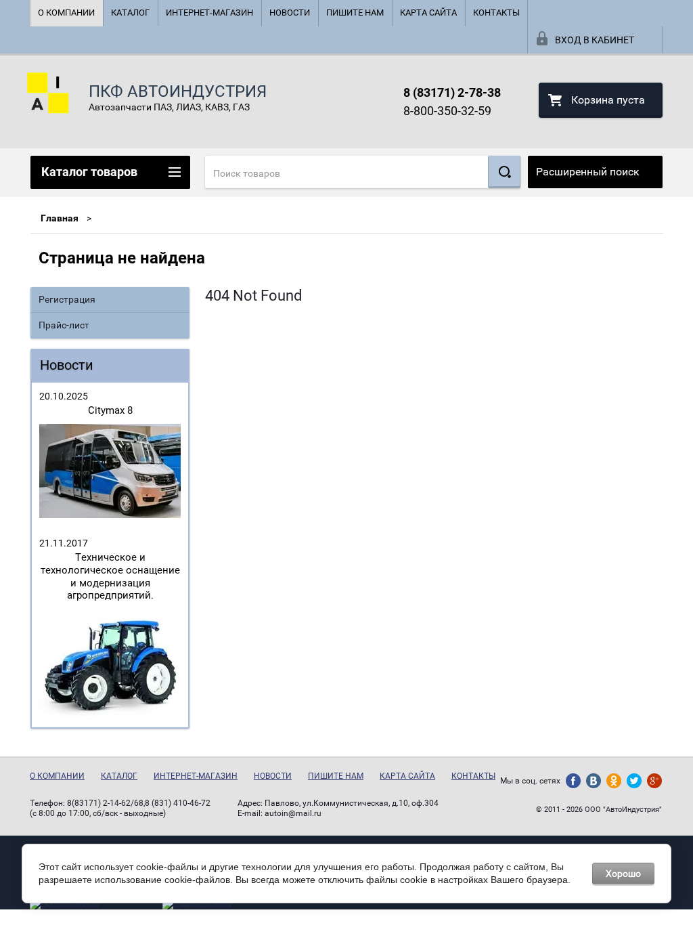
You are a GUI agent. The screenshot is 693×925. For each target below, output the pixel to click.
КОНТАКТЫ (496, 12)
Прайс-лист (64, 325)
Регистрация (67, 299)
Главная (60, 218)
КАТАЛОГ (130, 12)
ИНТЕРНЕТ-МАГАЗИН (209, 12)
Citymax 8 (110, 410)
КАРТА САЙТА (428, 12)
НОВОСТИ (289, 12)
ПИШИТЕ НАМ (355, 12)
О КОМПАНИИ (66, 12)
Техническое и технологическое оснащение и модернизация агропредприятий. (110, 576)
